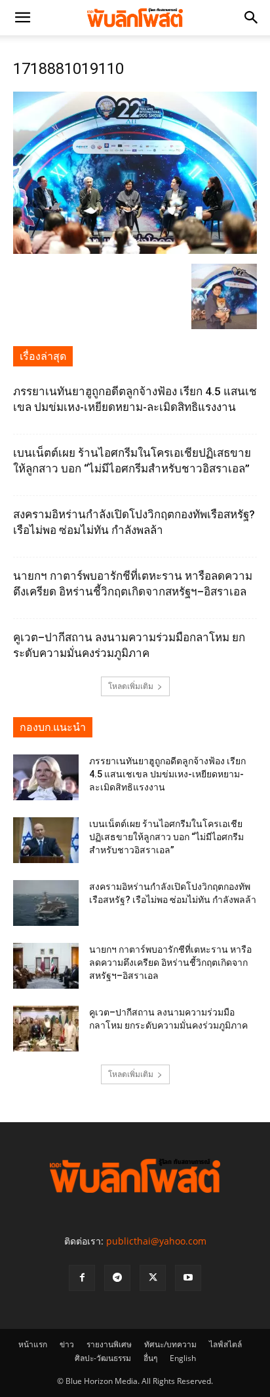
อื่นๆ (150, 1358)
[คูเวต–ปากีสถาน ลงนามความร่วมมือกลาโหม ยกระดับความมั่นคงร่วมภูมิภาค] (46, 1029)
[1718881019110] (135, 250)
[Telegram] (117, 1278)
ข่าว (67, 1344)
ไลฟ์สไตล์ (225, 1344)
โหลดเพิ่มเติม (130, 686)
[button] (22, 17)
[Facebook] (82, 1278)
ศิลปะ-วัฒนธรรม (103, 1358)
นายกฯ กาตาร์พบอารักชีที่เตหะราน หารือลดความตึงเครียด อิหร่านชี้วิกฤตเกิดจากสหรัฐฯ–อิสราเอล (170, 962)
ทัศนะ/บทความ (170, 1344)
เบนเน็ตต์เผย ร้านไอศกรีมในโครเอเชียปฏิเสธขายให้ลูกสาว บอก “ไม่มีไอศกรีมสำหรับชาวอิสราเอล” (166, 837)
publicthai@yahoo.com (156, 1241)
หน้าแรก (32, 1344)
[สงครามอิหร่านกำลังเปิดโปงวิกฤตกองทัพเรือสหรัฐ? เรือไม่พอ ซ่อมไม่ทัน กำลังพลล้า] (46, 903)
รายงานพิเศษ (109, 1344)
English (183, 1358)
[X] (153, 1278)
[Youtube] (188, 1278)
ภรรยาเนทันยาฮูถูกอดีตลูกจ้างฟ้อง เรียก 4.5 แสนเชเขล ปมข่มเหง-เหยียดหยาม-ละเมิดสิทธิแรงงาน (167, 774)
